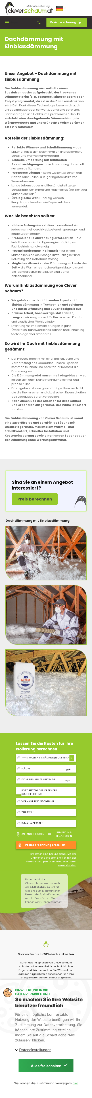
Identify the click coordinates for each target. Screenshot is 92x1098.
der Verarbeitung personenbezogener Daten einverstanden (51, 861)
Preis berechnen (34, 499)
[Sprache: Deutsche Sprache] (61, 8)
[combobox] (47, 758)
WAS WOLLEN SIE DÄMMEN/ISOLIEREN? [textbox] (45, 757)
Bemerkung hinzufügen (64, 834)
